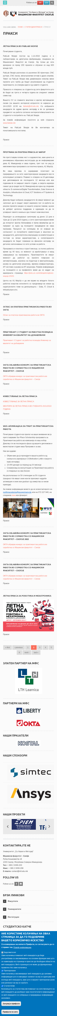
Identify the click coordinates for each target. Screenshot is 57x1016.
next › (27, 652)
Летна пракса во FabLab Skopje (20, 46)
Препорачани (10, 971)
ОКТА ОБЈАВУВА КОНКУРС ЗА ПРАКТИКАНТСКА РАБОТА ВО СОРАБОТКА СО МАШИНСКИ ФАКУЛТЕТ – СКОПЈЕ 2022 (27, 536)
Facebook (16, 884)
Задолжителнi (10, 952)
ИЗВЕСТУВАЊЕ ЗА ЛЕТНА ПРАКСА (20, 396)
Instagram (21, 884)
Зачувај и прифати (11, 1004)
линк (14, 495)
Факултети (13, 901)
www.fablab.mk (9, 123)
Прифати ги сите (10, 1012)
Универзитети (14, 909)
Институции (13, 917)
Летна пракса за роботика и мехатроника (27, 596)
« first (7, 647)
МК (40, 3)
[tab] (28, 901)
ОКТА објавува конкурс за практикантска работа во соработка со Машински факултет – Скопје (27, 368)
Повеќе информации (22, 947)
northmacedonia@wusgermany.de (17, 492)
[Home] (28, 12)
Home (20, 27)
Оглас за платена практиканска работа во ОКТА (24, 315)
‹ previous (18, 647)
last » (36, 652)
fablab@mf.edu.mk (31, 106)
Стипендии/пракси (33, 27)
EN (46, 3)
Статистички (9, 986)
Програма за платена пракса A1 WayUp (24, 152)
